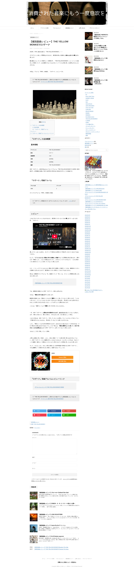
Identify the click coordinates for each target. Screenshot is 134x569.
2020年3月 (87, 220)
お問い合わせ (82, 28)
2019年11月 (88, 228)
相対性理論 (88, 133)
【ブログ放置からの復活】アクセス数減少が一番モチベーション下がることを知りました (100, 48)
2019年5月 (87, 239)
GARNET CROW (90, 98)
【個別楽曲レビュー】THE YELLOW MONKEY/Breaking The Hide (51, 547)
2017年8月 (87, 278)
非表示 (43, 122)
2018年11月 (88, 250)
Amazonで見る (62, 357)
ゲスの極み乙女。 (90, 124)
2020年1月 (87, 224)
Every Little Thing (90, 96)
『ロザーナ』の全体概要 (37, 125)
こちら (70, 201)
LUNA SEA (88, 109)
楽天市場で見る (62, 361)
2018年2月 (87, 267)
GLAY (87, 100)
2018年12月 (88, 248)
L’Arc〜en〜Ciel (89, 107)
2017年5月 (87, 284)
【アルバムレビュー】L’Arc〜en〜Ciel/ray (95, 203)
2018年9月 (87, 254)
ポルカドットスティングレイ (93, 131)
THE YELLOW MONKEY (39, 424)
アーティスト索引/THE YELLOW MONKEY (52, 81)
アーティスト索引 (45, 28)
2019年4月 (87, 241)
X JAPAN (88, 120)
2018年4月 (87, 263)
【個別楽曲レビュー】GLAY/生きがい (94, 201)
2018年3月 (87, 265)
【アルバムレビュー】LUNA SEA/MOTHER (95, 199)
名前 (33, 457)
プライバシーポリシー (94, 28)
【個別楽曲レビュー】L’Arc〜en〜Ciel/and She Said (54, 492)
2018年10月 (88, 252)
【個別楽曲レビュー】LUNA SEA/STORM (50, 514)
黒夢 (87, 135)
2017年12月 (88, 271)
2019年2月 (87, 245)
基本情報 (35, 127)
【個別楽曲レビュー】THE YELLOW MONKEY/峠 (48, 283)
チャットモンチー (90, 128)
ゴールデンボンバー (90, 126)
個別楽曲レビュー (70, 28)
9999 (53, 353)
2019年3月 (87, 243)
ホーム (32, 28)
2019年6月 (87, 237)
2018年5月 (87, 261)
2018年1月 (87, 269)
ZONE (87, 122)
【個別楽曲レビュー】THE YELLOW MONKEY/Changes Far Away (51, 549)
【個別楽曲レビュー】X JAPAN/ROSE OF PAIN (96, 205)
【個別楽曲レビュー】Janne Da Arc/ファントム (52, 525)
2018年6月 (87, 259)
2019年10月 (88, 230)
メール (34, 463)
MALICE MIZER (89, 111)
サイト (33, 468)
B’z (86, 94)
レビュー (33, 131)
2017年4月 (87, 285)
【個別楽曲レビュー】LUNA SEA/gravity (94, 188)
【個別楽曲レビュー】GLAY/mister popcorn (51, 536)
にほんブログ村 (89, 291)
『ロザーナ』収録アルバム (40, 129)
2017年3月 (87, 287)
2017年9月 (87, 276)
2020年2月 (87, 222)
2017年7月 (87, 280)
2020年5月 (87, 217)
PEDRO (87, 113)
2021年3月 (87, 215)
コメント (34, 437)
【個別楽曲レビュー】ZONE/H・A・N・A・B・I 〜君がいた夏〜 (57, 503)
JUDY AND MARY (90, 105)
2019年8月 (87, 233)
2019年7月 (87, 235)
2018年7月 (87, 258)
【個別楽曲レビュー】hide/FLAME (93, 190)
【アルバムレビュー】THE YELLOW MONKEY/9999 (49, 387)
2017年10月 (88, 274)
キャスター (37, 427)
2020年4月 (87, 218)
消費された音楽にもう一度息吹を (67, 562)
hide (87, 102)
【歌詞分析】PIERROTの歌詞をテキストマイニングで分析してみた (101, 36)
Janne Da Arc (89, 103)
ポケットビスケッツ (90, 129)
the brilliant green (90, 116)
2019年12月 (88, 226)
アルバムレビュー (57, 28)
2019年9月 (87, 231)
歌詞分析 (87, 145)
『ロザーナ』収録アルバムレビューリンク (42, 133)
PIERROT (88, 115)
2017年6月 (87, 282)
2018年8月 (87, 256)
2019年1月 (87, 246)
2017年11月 (88, 272)
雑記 (86, 147)
